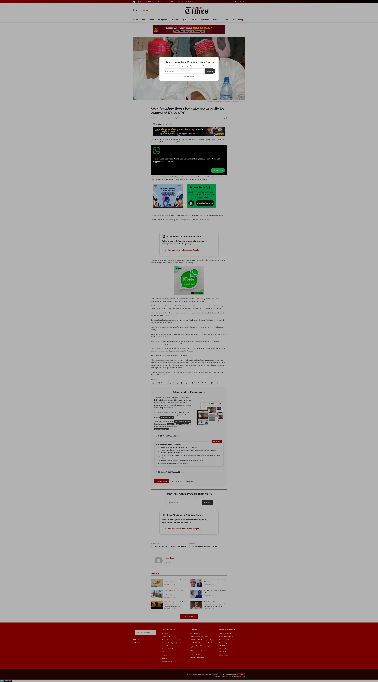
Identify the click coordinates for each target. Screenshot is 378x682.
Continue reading (189, 77)
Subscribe (210, 71)
